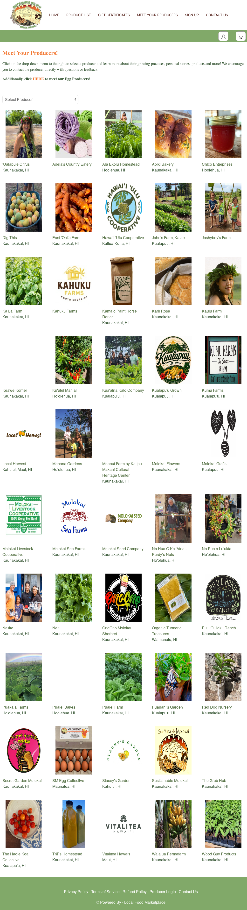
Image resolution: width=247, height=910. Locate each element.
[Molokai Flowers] (173, 433)
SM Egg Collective (68, 780)
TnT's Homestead (67, 854)
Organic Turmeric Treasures (166, 630)
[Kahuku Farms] (73, 280)
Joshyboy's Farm (216, 237)
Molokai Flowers (166, 463)
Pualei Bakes (63, 707)
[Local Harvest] (23, 433)
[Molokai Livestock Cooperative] (23, 518)
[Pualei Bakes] (73, 676)
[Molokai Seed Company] (123, 518)
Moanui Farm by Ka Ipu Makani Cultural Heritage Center (122, 469)
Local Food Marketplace (144, 902)
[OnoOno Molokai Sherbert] (123, 597)
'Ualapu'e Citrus (16, 164)
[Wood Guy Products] (223, 823)
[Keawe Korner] (23, 359)
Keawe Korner (14, 390)
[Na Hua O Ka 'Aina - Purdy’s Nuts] (173, 518)
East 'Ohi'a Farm (66, 237)
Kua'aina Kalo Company (123, 390)
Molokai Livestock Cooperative (17, 551)
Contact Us (188, 891)
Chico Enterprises (217, 164)
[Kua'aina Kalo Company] (123, 359)
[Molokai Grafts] (223, 433)
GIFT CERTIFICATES (114, 15)
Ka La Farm (12, 311)
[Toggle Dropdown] (223, 36)
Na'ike (7, 628)
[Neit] (73, 597)
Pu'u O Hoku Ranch (219, 628)
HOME (54, 15)
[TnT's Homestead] (73, 823)
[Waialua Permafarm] (173, 823)
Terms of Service (105, 891)
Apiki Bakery (163, 164)
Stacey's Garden (116, 780)
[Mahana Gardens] (73, 433)
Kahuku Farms (64, 311)
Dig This (9, 237)
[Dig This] (23, 207)
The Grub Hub (214, 780)
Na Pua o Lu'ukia (216, 548)
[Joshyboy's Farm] (223, 207)
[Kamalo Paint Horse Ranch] (123, 280)
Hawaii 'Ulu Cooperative (123, 237)
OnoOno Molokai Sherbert (116, 630)
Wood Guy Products (219, 854)
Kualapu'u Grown (167, 390)
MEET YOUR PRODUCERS (157, 15)
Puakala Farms (15, 707)
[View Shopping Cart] (241, 36)
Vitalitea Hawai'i (116, 854)
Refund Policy (135, 891)
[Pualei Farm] (123, 676)
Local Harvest (14, 463)
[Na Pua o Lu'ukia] (223, 518)
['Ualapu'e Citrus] (23, 133)
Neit (55, 628)
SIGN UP (192, 15)
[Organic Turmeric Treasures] (173, 597)
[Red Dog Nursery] (223, 676)
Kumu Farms (213, 390)
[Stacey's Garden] (123, 750)
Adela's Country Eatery (72, 164)
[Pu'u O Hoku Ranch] (223, 597)
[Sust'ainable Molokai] (173, 750)
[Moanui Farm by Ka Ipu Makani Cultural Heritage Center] (123, 433)
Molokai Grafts (214, 463)
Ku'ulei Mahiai (64, 390)
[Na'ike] (23, 597)
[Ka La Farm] (23, 280)
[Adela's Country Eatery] (73, 133)
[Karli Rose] (173, 280)
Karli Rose (161, 311)
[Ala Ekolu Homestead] (123, 133)
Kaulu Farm (212, 311)
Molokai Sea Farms (68, 548)
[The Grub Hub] (223, 750)
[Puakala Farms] (23, 676)
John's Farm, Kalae (168, 237)
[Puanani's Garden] (173, 676)
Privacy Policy (76, 891)
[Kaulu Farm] (223, 280)
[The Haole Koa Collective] (23, 823)
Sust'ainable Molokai (170, 780)
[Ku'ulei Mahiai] (73, 359)
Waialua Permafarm (169, 854)
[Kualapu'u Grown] (173, 359)
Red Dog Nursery (217, 707)
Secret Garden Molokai (22, 780)
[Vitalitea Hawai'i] (123, 823)
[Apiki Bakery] (173, 133)
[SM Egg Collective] (73, 750)
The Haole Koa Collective (15, 856)
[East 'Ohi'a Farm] (73, 207)
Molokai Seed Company (123, 548)
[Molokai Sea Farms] (73, 518)
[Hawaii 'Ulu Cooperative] (123, 207)
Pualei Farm (112, 707)
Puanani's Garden (167, 707)
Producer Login (163, 891)
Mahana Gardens (67, 463)
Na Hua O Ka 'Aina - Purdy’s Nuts (169, 551)
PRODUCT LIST (78, 15)
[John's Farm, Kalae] (173, 207)
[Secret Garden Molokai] (23, 750)
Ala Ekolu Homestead (121, 164)
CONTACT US (217, 15)
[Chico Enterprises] (223, 133)
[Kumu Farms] (223, 359)
